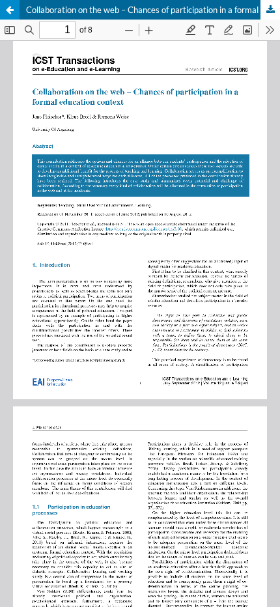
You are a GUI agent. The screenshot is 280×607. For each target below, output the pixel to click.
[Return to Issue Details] (10, 10)
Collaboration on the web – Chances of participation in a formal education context (153, 10)
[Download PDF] (270, 10)
